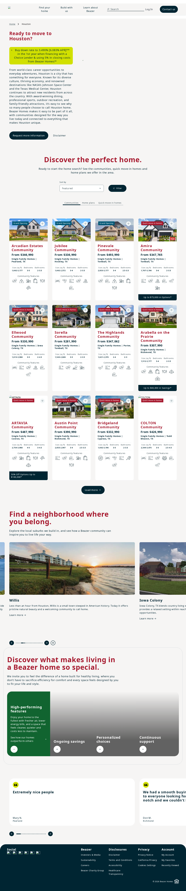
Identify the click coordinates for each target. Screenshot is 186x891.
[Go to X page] (26, 853)
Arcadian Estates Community (27, 247)
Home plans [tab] (88, 202)
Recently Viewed (170, 865)
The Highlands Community (111, 334)
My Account (168, 854)
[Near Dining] (42, 281)
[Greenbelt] (171, 281)
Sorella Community (65, 334)
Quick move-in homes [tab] (109, 202)
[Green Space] (71, 288)
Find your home (44, 9)
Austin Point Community (66, 424)
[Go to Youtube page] (32, 853)
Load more (91, 490)
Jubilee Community (65, 247)
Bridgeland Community (108, 424)
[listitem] (72, 802)
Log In (149, 9)
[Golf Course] (100, 367)
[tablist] (93, 203)
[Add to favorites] (42, 223)
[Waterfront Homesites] (150, 371)
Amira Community (151, 247)
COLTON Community (151, 424)
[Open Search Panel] (108, 9)
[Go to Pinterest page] (38, 853)
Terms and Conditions (120, 860)
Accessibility (115, 865)
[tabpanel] (93, 353)
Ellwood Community (22, 334)
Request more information (29, 135)
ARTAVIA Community (22, 424)
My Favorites (168, 860)
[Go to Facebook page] (9, 853)
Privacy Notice (145, 854)
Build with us (67, 9)
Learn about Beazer (90, 9)
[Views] (21, 281)
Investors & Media (91, 854)
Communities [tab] (72, 202)
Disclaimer (59, 135)
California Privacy (147, 860)
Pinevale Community (108, 247)
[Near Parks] (28, 281)
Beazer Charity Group (92, 870)
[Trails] (14, 281)
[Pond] (85, 281)
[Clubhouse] (171, 371)
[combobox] (82, 188)
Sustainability (88, 860)
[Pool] (71, 281)
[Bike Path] (57, 281)
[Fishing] (64, 281)
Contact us (168, 9)
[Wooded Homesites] (164, 458)
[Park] (75, 367)
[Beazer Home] (19, 9)
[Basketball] (100, 458)
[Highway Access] (28, 288)
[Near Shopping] (35, 281)
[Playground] (82, 367)
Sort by (63, 182)
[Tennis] (114, 367)
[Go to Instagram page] (15, 853)
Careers (85, 865)
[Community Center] (157, 378)
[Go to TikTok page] (21, 853)
